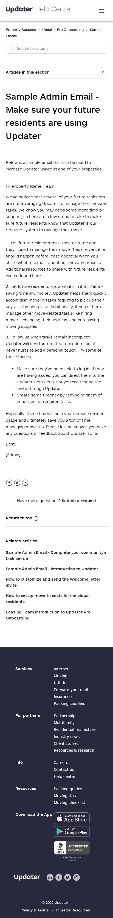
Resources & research (74, 750)
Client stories (66, 743)
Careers (61, 762)
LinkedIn (25, 482)
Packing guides (68, 788)
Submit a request (79, 500)
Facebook (9, 482)
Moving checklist (69, 802)
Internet (61, 669)
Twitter (17, 482)
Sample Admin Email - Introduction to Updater (52, 568)
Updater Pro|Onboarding (63, 29)
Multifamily (64, 722)
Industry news (67, 736)
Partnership (64, 715)
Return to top (19, 517)
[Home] (39, 10)
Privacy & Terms (34, 910)
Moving (60, 675)
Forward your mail (71, 689)
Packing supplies (69, 703)
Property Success (21, 29)
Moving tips (65, 795)
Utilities (61, 682)
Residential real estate (74, 729)
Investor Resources (73, 910)
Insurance (63, 696)
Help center (64, 776)
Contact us (64, 769)
